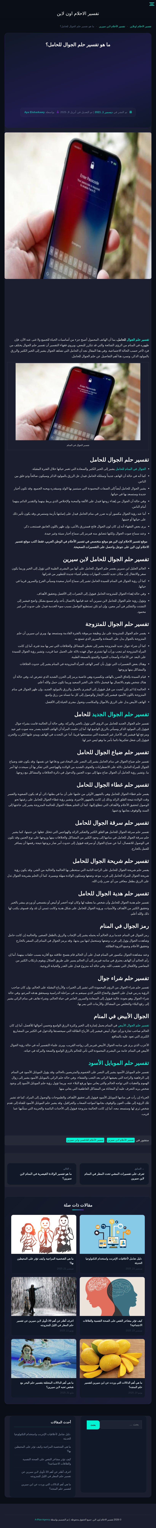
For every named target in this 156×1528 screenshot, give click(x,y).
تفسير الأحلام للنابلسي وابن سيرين (85, 1139)
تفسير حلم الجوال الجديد (120, 714)
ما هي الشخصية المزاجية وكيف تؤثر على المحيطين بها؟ (42, 1449)
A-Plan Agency (42, 1519)
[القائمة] (152, 4)
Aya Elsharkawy (34, 112)
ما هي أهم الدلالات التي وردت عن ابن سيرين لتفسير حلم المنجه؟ (46, 1486)
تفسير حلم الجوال (138, 339)
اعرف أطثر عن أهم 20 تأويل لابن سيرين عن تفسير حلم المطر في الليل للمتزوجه (46, 1474)
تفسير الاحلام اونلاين (140, 26)
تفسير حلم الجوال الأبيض (133, 1025)
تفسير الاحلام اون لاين (78, 13)
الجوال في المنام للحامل (130, 468)
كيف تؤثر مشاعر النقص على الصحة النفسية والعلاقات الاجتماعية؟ (47, 1461)
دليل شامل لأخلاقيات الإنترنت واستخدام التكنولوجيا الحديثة (42, 1436)
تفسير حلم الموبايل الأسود (118, 1063)
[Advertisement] (78, 78)
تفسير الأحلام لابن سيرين (112, 26)
